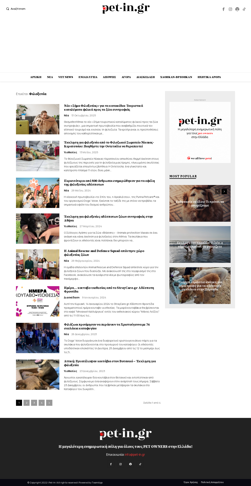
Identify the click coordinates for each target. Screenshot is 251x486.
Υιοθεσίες (70, 152)
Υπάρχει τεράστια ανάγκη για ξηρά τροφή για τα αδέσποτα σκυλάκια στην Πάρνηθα (200, 285)
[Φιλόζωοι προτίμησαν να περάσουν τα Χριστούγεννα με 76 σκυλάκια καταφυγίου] (37, 338)
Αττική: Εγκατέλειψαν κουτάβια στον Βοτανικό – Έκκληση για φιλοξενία (110, 363)
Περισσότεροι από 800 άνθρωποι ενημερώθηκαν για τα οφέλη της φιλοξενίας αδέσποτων (109, 183)
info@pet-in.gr (135, 454)
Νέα (66, 115)
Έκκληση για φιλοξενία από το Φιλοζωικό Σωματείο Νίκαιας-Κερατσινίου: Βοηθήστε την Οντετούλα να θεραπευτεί (109, 144)
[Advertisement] (125, 45)
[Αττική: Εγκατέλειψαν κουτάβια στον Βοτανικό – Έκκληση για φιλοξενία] (37, 375)
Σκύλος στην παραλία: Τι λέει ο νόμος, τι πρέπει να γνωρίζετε (200, 244)
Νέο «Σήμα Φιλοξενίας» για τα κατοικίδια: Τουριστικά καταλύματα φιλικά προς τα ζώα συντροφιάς (103, 108)
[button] (14, 9)
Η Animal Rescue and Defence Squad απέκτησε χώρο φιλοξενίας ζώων (104, 253)
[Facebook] (223, 8)
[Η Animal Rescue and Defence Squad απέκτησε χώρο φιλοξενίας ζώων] (37, 264)
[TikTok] (244, 8)
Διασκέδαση (72, 297)
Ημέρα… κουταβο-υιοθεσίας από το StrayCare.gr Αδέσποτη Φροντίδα (109, 290)
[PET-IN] (126, 8)
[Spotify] (237, 8)
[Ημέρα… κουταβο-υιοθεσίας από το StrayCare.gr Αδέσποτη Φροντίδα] (37, 301)
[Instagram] (230, 8)
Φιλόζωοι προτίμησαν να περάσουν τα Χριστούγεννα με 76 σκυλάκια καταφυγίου (107, 326)
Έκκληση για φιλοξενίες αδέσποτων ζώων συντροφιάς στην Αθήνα (108, 219)
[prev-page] (217, 191)
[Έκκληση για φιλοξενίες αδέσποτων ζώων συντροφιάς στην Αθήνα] (37, 228)
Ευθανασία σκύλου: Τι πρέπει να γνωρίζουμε (200, 203)
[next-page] (49, 403)
